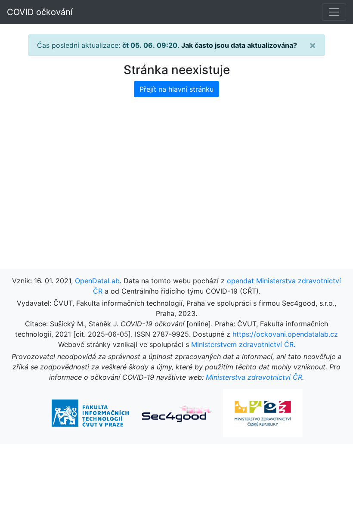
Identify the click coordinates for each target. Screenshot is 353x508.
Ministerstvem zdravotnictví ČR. (243, 344)
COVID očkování (40, 12)
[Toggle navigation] (334, 12)
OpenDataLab (97, 280)
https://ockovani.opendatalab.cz (285, 334)
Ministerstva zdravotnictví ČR (254, 377)
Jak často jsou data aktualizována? (239, 45)
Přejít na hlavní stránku (176, 89)
